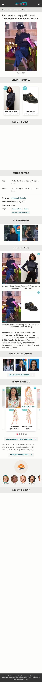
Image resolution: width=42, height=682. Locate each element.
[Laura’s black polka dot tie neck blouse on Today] (33, 365)
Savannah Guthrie (21, 10)
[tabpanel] (21, 409)
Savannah (5, 483)
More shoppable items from (19, 439)
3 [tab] (21, 434)
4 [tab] (23, 434)
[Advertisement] (21, 147)
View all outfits (19, 455)
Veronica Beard (17, 209)
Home (3, 10)
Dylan (23, 483)
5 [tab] (26, 434)
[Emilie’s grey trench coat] (8, 365)
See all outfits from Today (19, 375)
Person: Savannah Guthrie (20, 212)
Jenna (14, 483)
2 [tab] (19, 434)
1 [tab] (17, 434)
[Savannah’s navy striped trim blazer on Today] (21, 365)
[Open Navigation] (3, 4)
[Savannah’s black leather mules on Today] (30, 233)
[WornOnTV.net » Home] (21, 3)
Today (10, 10)
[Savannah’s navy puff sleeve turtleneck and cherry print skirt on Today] (12, 233)
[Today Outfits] (21, 467)
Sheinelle (32, 483)
